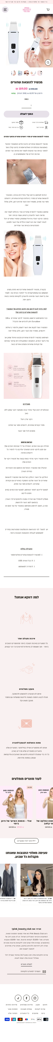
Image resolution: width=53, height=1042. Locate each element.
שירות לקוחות (40, 1009)
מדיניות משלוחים (26, 1005)
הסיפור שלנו (12, 1013)
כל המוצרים (24, 1013)
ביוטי (43, 1013)
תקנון (38, 1005)
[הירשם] (44, 971)
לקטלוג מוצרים (26, 964)
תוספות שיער (13, 1009)
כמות (27, 99)
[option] (26, 40)
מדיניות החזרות (11, 1005)
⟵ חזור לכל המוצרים (26, 841)
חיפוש (45, 1005)
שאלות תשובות (26, 1009)
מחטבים (35, 1013)
